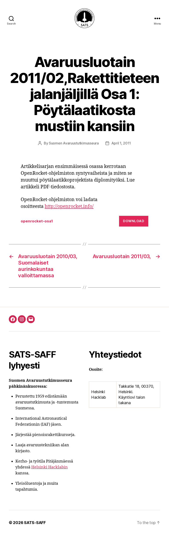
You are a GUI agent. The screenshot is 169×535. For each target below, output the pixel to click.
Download (133, 221)
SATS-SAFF (35, 522)
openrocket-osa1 (37, 221)
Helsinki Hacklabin (49, 467)
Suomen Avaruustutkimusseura (74, 143)
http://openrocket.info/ (69, 206)
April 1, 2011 (121, 143)
